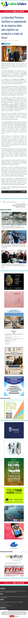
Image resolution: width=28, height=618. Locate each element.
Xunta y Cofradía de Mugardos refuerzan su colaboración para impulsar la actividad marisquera (12, 227)
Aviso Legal (2, 605)
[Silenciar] (21, 191)
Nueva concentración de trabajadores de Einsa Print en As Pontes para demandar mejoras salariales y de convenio (18, 205)
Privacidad (7, 605)
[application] (14, 192)
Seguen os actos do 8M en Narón (9, 202)
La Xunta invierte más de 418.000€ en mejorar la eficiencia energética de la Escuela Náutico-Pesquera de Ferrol (13, 265)
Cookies (10, 605)
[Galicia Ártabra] (14, 4)
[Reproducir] (3, 191)
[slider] (24, 192)
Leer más (16, 617)
